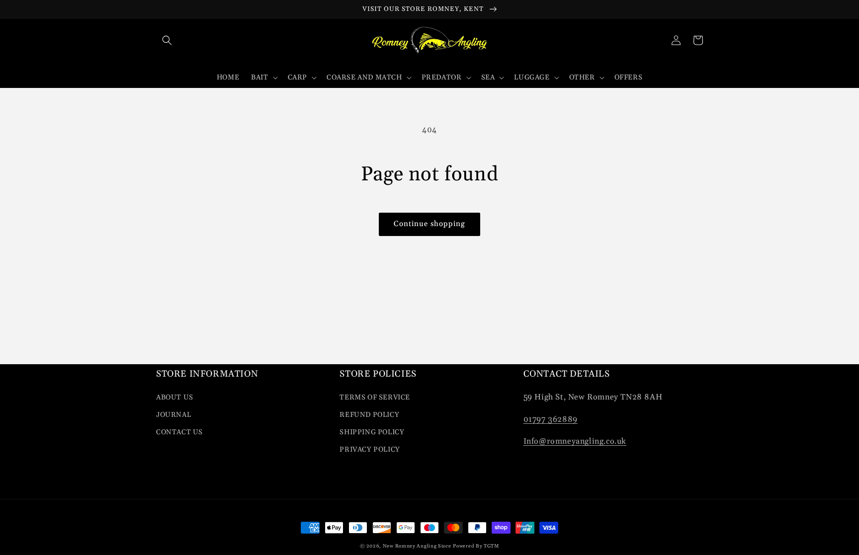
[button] (167, 40)
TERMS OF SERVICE (375, 397)
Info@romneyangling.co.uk (574, 441)
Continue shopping (429, 224)
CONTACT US (179, 432)
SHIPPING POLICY (372, 432)
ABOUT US (174, 397)
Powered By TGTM (476, 546)
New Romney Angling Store (417, 546)
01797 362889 (550, 419)
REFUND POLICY (369, 414)
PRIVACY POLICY (370, 449)
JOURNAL (173, 414)
